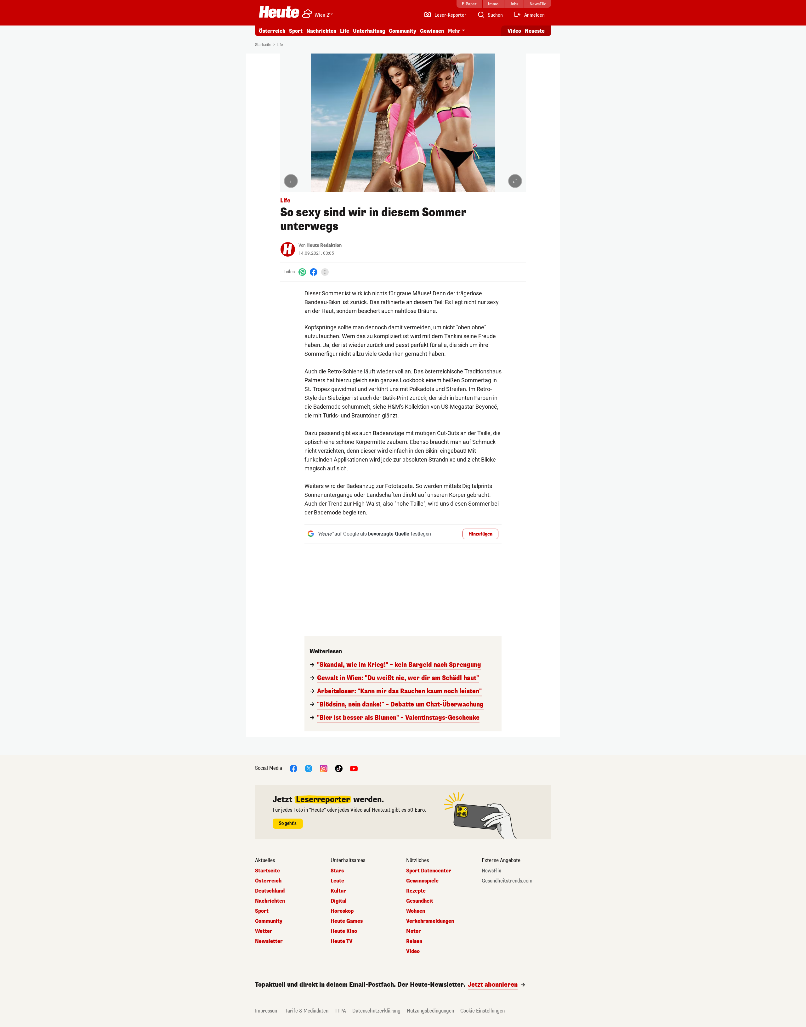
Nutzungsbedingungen (430, 1010)
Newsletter (269, 941)
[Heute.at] (279, 12)
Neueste (535, 31)
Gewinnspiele (422, 881)
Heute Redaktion (324, 245)
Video (514, 31)
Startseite (263, 45)
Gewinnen (432, 31)
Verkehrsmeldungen (430, 921)
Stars (337, 871)
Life (344, 31)
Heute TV (342, 941)
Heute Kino (344, 931)
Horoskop (342, 911)
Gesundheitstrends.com (507, 881)
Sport (296, 31)
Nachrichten (270, 901)
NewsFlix (491, 871)
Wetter (263, 931)
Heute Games (347, 921)
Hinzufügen (480, 534)
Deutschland (270, 891)
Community (402, 31)
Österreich (272, 31)
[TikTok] (339, 768)
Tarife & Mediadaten (306, 1010)
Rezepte (416, 891)
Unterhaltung (369, 31)
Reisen (414, 941)
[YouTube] (354, 768)
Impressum (267, 1010)
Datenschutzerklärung (376, 1010)
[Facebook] (313, 272)
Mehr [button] (454, 31)
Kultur (338, 891)
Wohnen (415, 911)
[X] (308, 768)
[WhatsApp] (302, 272)
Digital (339, 901)
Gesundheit (419, 901)
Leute (337, 881)
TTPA (340, 1010)
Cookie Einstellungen (482, 1010)
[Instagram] (323, 768)
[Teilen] (325, 272)
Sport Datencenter (428, 871)
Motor (413, 931)
